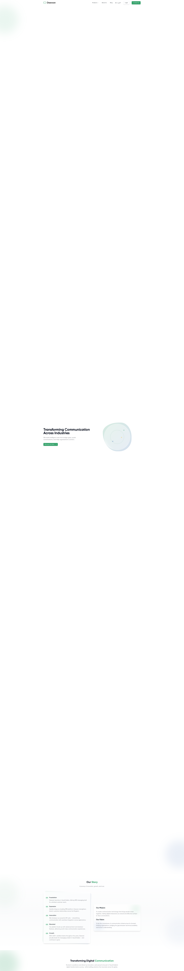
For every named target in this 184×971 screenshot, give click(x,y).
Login (126, 2)
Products (94, 2)
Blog (111, 2)
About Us (104, 2)
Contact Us (136, 2)
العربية (119, 2)
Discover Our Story (49, 444)
